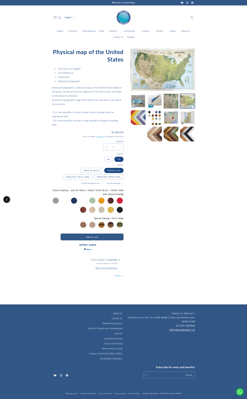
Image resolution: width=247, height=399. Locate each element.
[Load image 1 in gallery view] (187, 101)
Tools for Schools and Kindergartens (105, 328)
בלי (118, 159)
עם (108, 159)
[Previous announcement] (149, 2)
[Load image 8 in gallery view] (138, 117)
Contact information (88, 393)
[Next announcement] (98, 2)
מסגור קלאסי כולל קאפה (108, 177)
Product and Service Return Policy (105, 353)
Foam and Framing (113, 343)
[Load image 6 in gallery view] (171, 117)
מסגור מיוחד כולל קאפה (77, 177)
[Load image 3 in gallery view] (154, 101)
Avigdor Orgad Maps (150, 393)
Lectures (118, 333)
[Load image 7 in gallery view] (154, 117)
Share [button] (118, 275)
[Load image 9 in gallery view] (187, 134)
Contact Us (117, 318)
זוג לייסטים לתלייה (88, 184)
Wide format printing (112, 348)
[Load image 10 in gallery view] (171, 134)
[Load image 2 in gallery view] (171, 101)
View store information (106, 268)
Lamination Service (113, 338)
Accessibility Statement (111, 358)
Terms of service (105, 393)
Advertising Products (112, 323)
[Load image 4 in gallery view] (138, 101)
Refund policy (134, 393)
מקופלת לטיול (112, 184)
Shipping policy (71, 393)
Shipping (100, 136)
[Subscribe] (147, 375)
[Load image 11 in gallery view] (154, 134)
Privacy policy (120, 393)
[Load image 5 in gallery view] (187, 117)
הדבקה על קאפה (92, 170)
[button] (192, 17)
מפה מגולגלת (113, 170)
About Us (117, 313)
